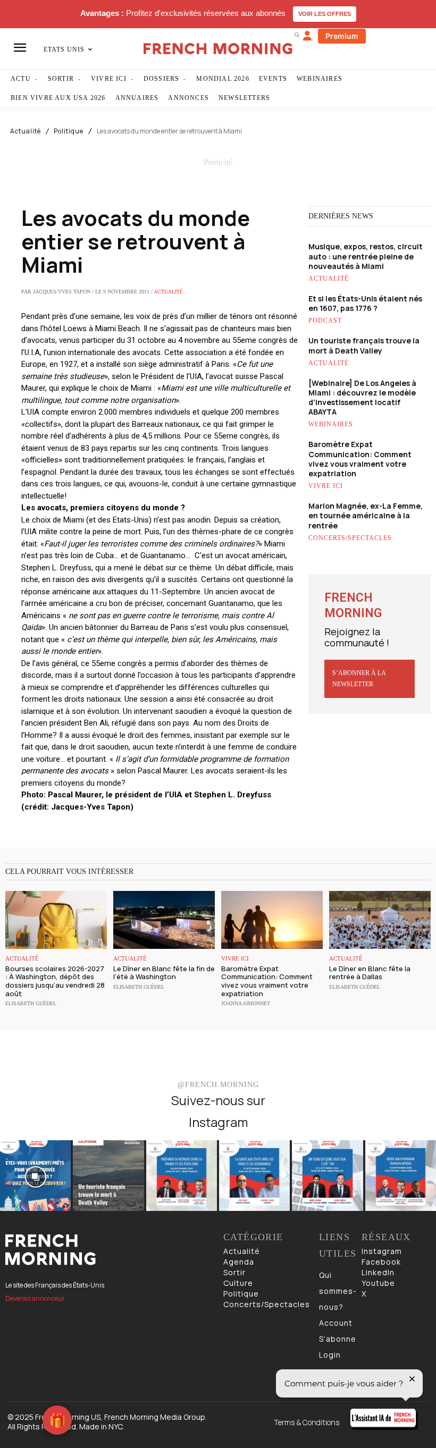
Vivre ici (325, 486)
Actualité (25, 131)
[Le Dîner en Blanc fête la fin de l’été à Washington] (164, 920)
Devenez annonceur (35, 1298)
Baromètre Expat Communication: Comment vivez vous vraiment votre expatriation (360, 458)
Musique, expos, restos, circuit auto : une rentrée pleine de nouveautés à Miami (365, 256)
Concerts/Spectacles (350, 538)
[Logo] (109, 1249)
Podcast (325, 320)
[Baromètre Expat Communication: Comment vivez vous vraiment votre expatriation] (272, 920)
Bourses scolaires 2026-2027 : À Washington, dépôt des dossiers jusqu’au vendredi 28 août (55, 981)
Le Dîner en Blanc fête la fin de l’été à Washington (164, 973)
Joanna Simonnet (245, 1003)
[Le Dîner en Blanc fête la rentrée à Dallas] (380, 920)
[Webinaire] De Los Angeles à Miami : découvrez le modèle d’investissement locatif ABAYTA (362, 397)
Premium (341, 35)
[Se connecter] (307, 36)
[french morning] (218, 48)
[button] (296, 34)
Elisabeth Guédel (30, 1003)
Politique (68, 131)
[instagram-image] (35, 1175)
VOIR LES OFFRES (324, 14)
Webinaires (330, 424)
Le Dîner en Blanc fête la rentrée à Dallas (369, 973)
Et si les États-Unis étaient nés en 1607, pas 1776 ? (365, 303)
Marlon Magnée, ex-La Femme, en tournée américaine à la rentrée (365, 515)
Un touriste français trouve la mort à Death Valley (364, 345)
